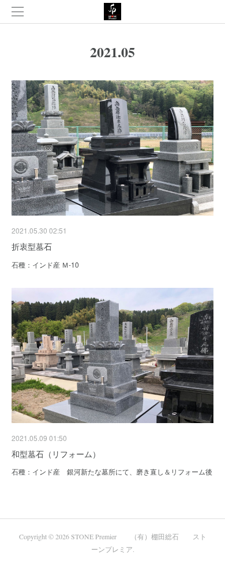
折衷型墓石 (32, 246)
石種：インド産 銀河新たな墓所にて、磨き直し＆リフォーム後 (112, 471)
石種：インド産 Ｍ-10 (45, 264)
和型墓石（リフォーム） (56, 453)
